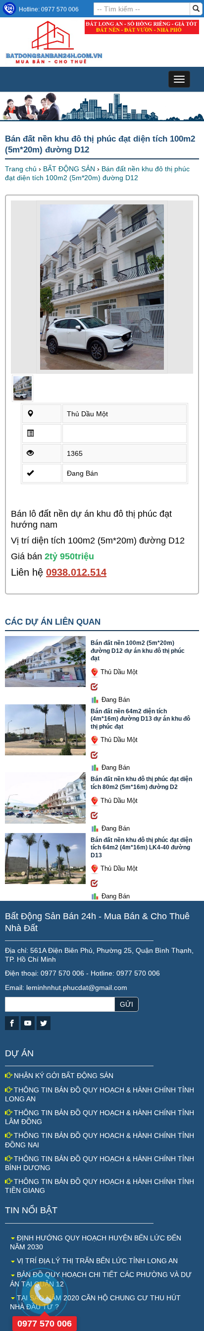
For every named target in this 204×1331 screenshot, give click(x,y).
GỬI (126, 1004)
